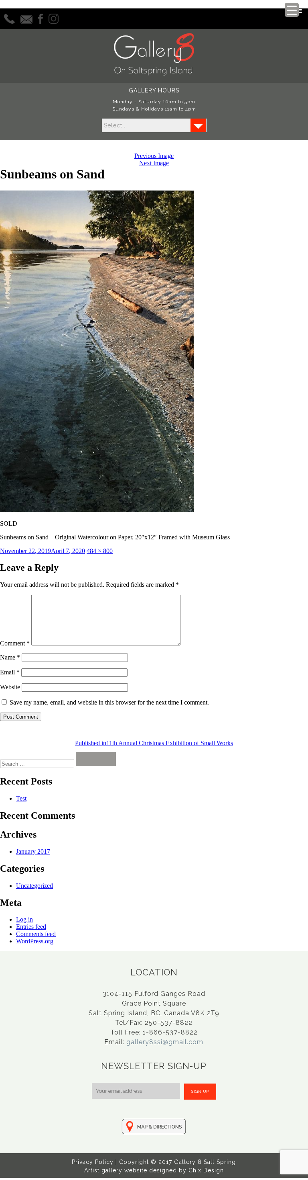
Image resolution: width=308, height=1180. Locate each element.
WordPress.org (34, 941)
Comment (15, 643)
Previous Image (154, 155)
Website (10, 687)
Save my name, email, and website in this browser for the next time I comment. (109, 702)
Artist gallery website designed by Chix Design (154, 1170)
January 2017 (33, 851)
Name (10, 657)
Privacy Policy (92, 1162)
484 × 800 (100, 550)
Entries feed (31, 926)
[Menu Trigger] (292, 10)
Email (10, 672)
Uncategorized (34, 885)
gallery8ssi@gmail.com (164, 1042)
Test (21, 798)
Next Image (154, 163)
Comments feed (36, 933)
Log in (24, 919)
